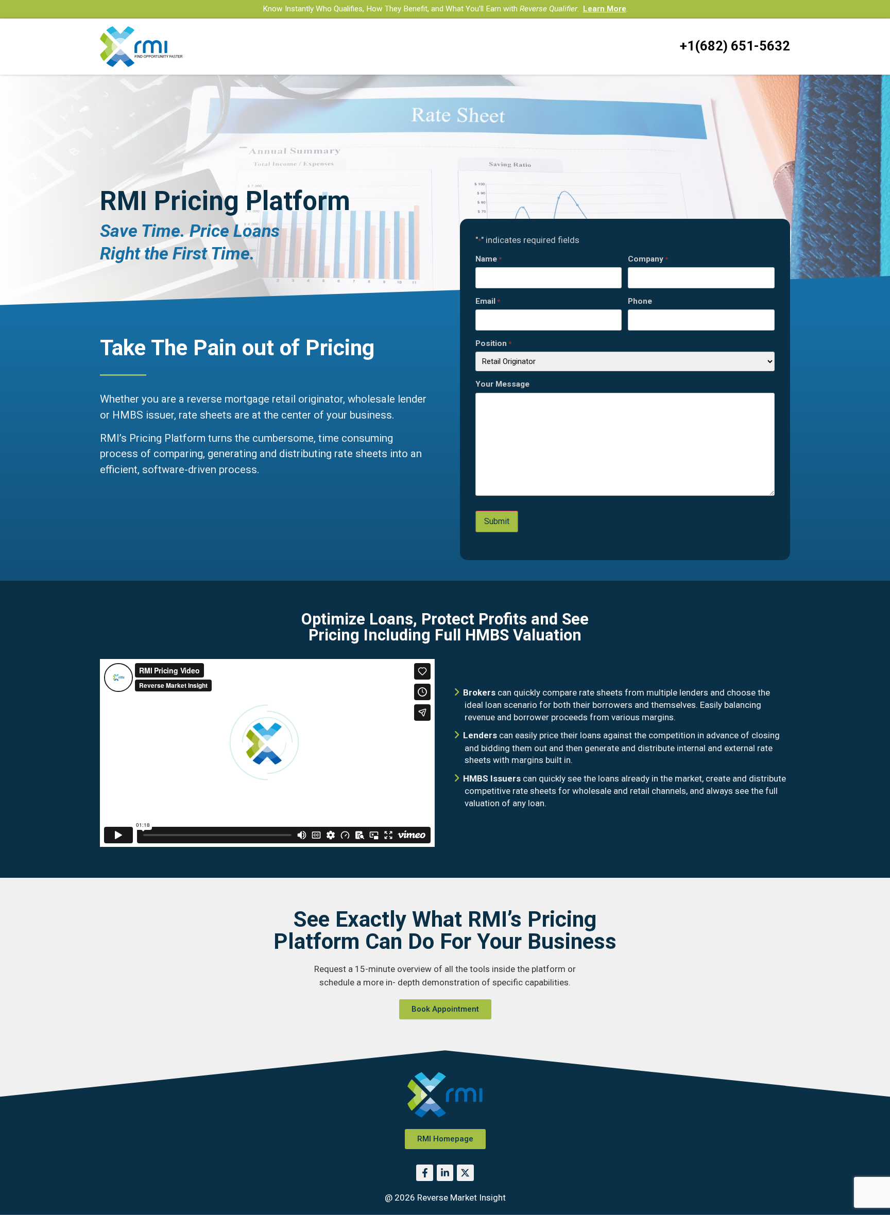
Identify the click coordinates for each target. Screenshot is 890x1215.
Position (493, 344)
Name (488, 259)
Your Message (502, 384)
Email (487, 301)
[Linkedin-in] (445, 1173)
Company (648, 259)
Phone (640, 301)
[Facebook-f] (424, 1173)
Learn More (604, 8)
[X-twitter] (465, 1173)
